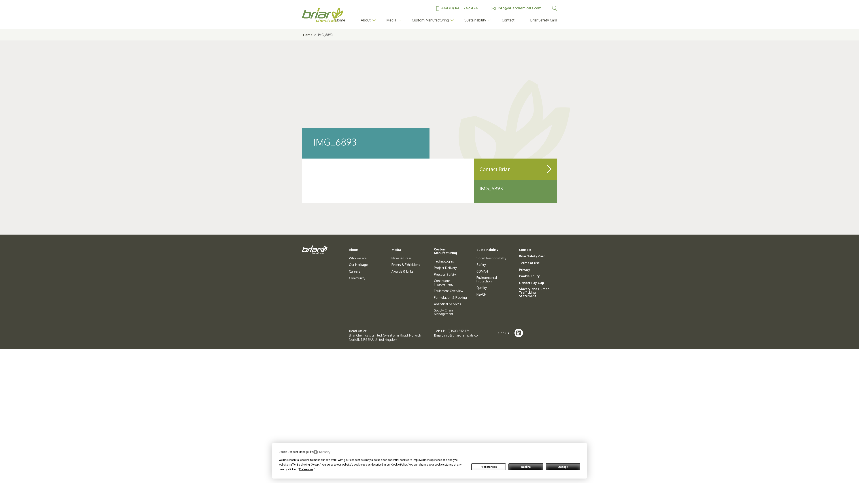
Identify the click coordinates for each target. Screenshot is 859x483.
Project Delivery (445, 268)
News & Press (401, 258)
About (366, 20)
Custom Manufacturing (430, 20)
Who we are (358, 258)
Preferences (489, 466)
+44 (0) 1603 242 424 (459, 8)
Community (357, 278)
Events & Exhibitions (405, 265)
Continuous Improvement (443, 282)
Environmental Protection (486, 279)
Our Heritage (358, 265)
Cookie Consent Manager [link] (294, 451)
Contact (508, 20)
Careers (354, 271)
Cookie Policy (529, 276)
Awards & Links (402, 271)
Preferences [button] (306, 469)
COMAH (482, 271)
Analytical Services (447, 304)
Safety (481, 265)
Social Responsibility (491, 258)
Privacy (524, 269)
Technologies (444, 261)
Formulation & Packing (450, 297)
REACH (481, 294)
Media (391, 20)
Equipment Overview (448, 291)
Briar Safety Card (543, 20)
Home (307, 35)
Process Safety (445, 274)
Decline (526, 466)
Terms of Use (529, 263)
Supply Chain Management (443, 312)
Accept (563, 466)
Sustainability (475, 20)
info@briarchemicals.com (519, 8)
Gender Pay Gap (531, 283)
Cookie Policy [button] (399, 464)
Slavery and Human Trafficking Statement (534, 292)
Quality (481, 288)
